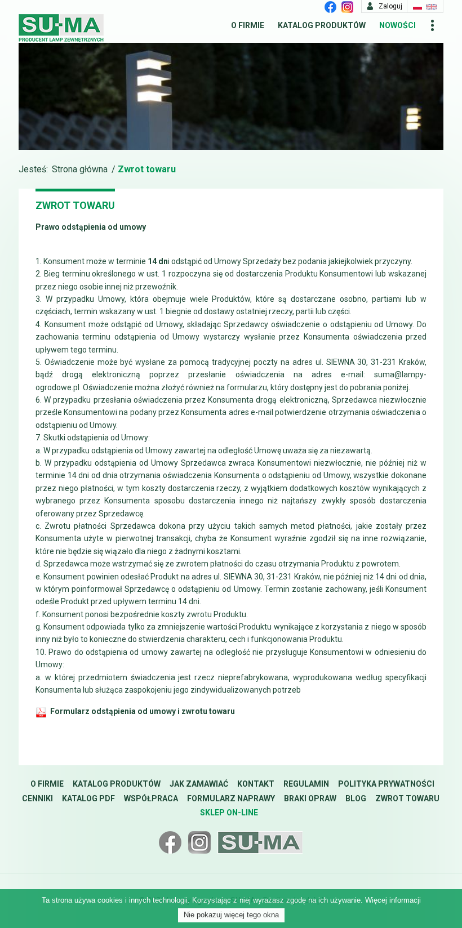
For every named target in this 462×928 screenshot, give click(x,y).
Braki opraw (310, 798)
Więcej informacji (393, 900)
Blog (355, 798)
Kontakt (255, 783)
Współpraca (151, 798)
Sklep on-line (229, 812)
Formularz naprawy (231, 798)
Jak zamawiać (199, 783)
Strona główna (80, 169)
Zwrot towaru (407, 798)
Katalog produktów (322, 25)
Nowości (397, 25)
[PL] (417, 6)
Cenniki (37, 798)
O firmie (247, 25)
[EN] (431, 6)
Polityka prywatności (386, 783)
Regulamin (306, 783)
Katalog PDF (88, 798)
